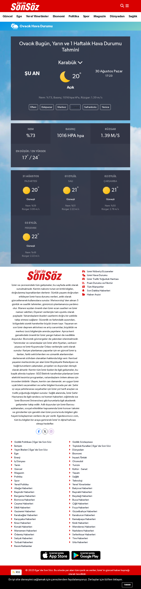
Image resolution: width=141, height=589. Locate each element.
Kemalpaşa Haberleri (84, 519)
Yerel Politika (21, 484)
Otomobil (77, 461)
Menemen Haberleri (25, 530)
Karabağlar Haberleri (25, 515)
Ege (19, 16)
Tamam (127, 585)
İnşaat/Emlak (79, 457)
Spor (86, 16)
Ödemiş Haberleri (24, 534)
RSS (17, 572)
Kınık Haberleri (80, 523)
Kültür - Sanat (80, 469)
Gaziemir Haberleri (24, 511)
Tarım (17, 465)
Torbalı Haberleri (23, 542)
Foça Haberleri (80, 507)
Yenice (105, 107)
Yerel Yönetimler (37, 16)
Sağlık (133, 16)
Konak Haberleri (23, 526)
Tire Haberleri (80, 538)
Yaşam (76, 473)
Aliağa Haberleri (23, 488)
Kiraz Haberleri (22, 523)
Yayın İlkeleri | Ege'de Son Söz (31, 449)
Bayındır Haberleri (24, 492)
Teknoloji (77, 480)
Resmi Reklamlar (23, 546)
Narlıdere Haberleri (83, 530)
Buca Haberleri (80, 500)
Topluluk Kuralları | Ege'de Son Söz (91, 446)
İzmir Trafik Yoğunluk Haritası (103, 279)
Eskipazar (47, 107)
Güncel (7, 16)
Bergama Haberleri (24, 496)
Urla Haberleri (80, 542)
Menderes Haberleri (83, 526)
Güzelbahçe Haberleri (84, 511)
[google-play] (86, 555)
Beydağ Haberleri (82, 496)
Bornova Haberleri (24, 500)
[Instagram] (51, 431)
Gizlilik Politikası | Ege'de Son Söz (32, 442)
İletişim (18, 446)
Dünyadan (117, 16)
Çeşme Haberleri (23, 503)
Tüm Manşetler (95, 287)
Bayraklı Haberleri (82, 492)
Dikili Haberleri (22, 507)
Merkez (61, 107)
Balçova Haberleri (82, 488)
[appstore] (55, 555)
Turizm (76, 465)
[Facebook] (39, 431)
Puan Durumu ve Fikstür (100, 283)
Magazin (100, 16)
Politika (74, 16)
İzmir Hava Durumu (97, 275)
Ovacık (75, 107)
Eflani (33, 107)
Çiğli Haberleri (80, 503)
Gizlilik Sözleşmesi (82, 442)
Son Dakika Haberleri (98, 290)
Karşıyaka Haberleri (25, 519)
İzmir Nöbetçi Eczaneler (100, 271)
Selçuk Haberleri (23, 538)
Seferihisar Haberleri (83, 534)
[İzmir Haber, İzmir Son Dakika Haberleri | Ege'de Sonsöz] (25, 6)
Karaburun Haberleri (83, 515)
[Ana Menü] (127, 5)
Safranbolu (90, 107)
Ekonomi (59, 16)
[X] (45, 431)
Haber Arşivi (94, 294)
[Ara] (122, 5)
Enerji (17, 457)
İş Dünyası (19, 461)
